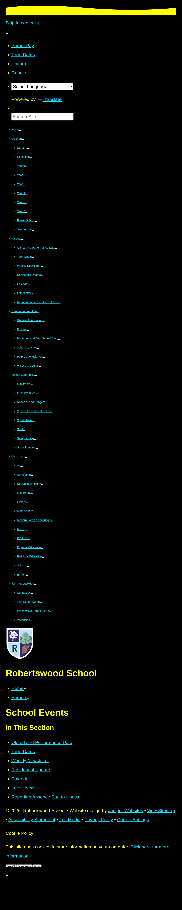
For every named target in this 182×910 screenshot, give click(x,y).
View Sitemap (161, 810)
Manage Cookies (24, 866)
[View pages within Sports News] (34, 421)
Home (17, 688)
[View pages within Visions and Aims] (40, 366)
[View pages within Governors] (31, 384)
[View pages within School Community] (36, 375)
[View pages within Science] (28, 566)
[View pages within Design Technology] (42, 484)
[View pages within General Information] (38, 312)
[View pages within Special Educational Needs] (52, 412)
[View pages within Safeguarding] (35, 439)
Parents (19, 697)
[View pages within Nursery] (28, 148)
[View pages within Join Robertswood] (35, 584)
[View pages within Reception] (31, 157)
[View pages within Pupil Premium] (36, 393)
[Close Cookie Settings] (7, 875)
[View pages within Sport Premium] (37, 448)
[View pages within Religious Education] (43, 557)
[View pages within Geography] (32, 493)
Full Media (69, 819)
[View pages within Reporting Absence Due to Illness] (60, 303)
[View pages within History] (27, 502)
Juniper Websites (125, 810)
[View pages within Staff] (24, 430)
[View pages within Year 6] (26, 212)
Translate (52, 99)
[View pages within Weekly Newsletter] (42, 266)
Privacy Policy (99, 819)
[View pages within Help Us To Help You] (44, 357)
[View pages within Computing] (32, 475)
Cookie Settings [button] (133, 819)
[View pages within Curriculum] (26, 457)
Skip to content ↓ (23, 22)
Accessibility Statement (31, 819)
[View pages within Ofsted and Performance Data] (56, 248)
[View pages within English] (27, 575)
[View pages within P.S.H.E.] (29, 539)
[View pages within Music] (25, 530)
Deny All (37, 866)
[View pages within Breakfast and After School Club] (58, 339)
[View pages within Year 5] (26, 203)
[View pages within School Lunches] (38, 348)
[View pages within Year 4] (26, 194)
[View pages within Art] (22, 466)
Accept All (11, 866)
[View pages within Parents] (22, 239)
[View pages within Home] (20, 130)
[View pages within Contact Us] (32, 593)
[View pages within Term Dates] (33, 257)
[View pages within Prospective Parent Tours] (50, 611)
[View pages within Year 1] (26, 166)
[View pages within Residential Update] (42, 275)
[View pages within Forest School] (36, 221)
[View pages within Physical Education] (42, 548)
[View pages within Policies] (28, 330)
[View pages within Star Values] (33, 230)
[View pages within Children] (23, 139)
